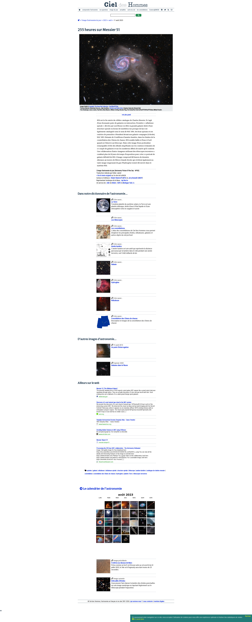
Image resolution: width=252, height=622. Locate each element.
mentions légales (159, 601)
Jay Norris (124, 180)
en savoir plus (139, 619)
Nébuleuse (115, 300)
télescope (132, 470)
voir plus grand (126, 115)
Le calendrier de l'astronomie (102, 488)
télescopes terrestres (140, 474)
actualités (123, 10)
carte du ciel (131, 10)
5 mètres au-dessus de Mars (121, 563)
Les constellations (118, 228)
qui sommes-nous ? (136, 601)
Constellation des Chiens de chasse (124, 318)
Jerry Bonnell (132, 178)
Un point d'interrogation (120, 347)
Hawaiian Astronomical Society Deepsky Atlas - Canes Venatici (115, 420)
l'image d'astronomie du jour (92, 20)
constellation (88, 474)
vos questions (103, 10)
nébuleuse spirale (111, 470)
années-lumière (140, 470)
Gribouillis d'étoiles (118, 581)
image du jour (114, 10)
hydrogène (119, 474)
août (110, 20)
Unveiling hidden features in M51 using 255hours (111, 430)
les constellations (142, 10)
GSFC (119, 183)
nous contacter (148, 601)
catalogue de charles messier (156, 470)
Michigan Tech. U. (129, 183)
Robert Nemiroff (116, 178)
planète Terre (128, 474)
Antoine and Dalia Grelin (116, 108)
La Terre (114, 202)
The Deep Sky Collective (101, 106)
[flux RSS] (168, 10)
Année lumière (116, 246)
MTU (124, 178)
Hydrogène (115, 282)
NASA (114, 183)
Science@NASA (154, 10)
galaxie (95, 470)
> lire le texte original (103, 175)
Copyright (91, 106)
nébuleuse (101, 470)
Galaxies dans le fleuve (119, 365)
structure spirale (123, 470)
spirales (89, 470)
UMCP (140, 178)
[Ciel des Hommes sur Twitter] (165, 10)
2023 (105, 20)
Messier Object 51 (102, 440)
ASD (108, 183)
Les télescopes (116, 220)
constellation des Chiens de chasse (104, 474)
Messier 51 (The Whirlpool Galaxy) (106, 388)
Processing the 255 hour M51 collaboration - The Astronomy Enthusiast (118, 448)
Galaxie (114, 264)
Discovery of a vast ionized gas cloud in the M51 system (113, 402)
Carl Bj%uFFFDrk (113, 106)
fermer (248, 616)
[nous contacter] (171, 10)
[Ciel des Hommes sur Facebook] (161, 10)
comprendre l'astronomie (90, 10)
